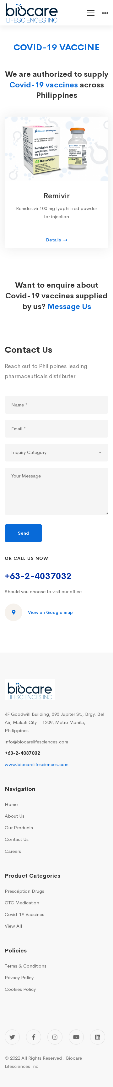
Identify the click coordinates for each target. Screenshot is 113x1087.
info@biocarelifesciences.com (36, 742)
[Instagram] (54, 1037)
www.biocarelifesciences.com (36, 764)
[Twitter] (12, 1037)
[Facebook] (33, 1037)
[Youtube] (76, 1037)
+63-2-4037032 (38, 576)
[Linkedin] (97, 1037)
